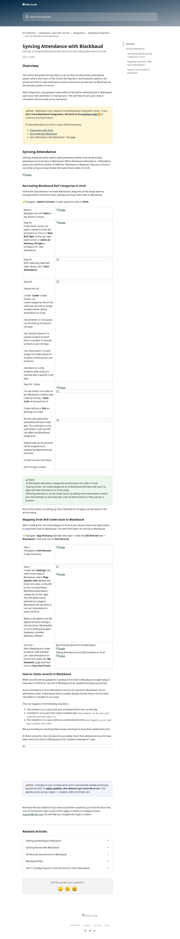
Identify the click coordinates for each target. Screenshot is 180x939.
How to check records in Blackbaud (138, 71)
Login (107, 925)
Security (97, 925)
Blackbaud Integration (98, 33)
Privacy (86, 925)
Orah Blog (75, 925)
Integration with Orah (41, 130)
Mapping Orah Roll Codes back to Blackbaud (139, 63)
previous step (90, 114)
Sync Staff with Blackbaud (43, 133)
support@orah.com (32, 814)
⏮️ (99, 114)
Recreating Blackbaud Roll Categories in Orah (139, 55)
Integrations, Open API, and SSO (54, 33)
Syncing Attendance (135, 48)
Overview (130, 44)
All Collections (29, 33)
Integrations (79, 33)
